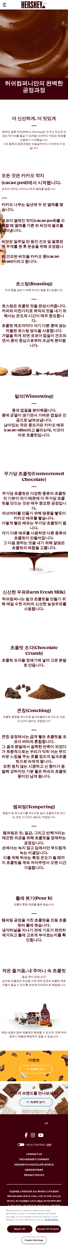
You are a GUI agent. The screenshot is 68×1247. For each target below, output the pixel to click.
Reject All (19, 1229)
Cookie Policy (51, 1219)
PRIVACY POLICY (34, 1175)
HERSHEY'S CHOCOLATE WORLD (34, 1164)
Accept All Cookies (48, 1229)
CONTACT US (34, 1154)
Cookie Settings (34, 1240)
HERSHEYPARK (34, 1170)
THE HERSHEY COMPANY (34, 1159)
